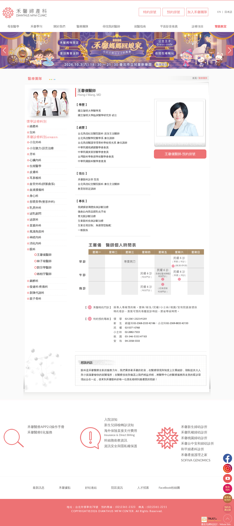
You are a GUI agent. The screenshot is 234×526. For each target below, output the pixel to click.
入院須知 (110, 419)
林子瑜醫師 (44, 261)
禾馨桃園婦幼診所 (194, 438)
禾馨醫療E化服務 (39, 432)
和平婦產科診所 (192, 449)
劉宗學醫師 (44, 267)
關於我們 (59, 26)
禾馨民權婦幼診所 (194, 432)
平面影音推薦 (169, 26)
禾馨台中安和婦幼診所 (197, 443)
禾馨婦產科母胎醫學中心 (25, 12)
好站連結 (91, 487)
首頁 (194, 78)
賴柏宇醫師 (44, 273)
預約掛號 (173, 12)
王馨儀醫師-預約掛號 (180, 154)
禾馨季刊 (36, 26)
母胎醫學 (13, 26)
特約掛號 (149, 12)
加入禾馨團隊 (197, 12)
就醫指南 (140, 26)
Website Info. (225, 524)
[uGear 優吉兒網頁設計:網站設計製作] (211, 522)
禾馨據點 (65, 487)
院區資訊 (117, 487)
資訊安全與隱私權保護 (120, 446)
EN (219, 12)
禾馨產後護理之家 (194, 455)
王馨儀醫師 (44, 254)
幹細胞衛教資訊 (115, 440)
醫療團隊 (82, 26)
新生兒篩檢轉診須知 (119, 425)
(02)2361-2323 (125, 507)
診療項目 (197, 26)
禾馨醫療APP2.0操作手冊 (45, 427)
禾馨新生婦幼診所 (194, 427)
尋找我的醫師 (111, 26)
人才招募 (143, 487)
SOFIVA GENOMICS (195, 460)
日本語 (228, 12)
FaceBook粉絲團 (169, 487)
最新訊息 (38, 487)
